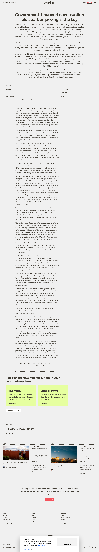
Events (62, 515)
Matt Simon (34, 461)
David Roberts (9, 433)
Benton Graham (35, 450)
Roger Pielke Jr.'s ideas (74, 25)
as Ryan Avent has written (28, 210)
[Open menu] (94, 2)
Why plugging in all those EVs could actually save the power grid (40, 457)
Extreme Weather (7, 521)
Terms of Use (6, 547)
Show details (27, 549)
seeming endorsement (54, 25)
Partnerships (35, 521)
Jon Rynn (8, 85)
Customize (66, 544)
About (33, 513)
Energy (4, 513)
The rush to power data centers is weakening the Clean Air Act (87, 448)
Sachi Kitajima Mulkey (11, 467)
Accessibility (64, 523)
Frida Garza (82, 473)
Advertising (63, 519)
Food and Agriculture (8, 523)
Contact (34, 517)
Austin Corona (57, 470)
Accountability (6, 519)
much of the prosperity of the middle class (34, 335)
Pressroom (34, 523)
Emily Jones (83, 452)
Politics (5, 515)
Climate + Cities (64, 92)
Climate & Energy (19, 433)
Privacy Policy (12, 547)
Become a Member (65, 517)
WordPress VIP (15, 546)
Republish (63, 521)
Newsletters (63, 513)
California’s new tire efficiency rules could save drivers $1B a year (39, 467)
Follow (84, 2)
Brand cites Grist (20, 429)
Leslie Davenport (84, 461)
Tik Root (34, 471)
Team (33, 515)
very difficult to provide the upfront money (44, 243)
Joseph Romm (70, 32)
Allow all (67, 540)
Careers (34, 519)
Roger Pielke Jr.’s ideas (23, 111)
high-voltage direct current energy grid (36, 300)
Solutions (5, 517)
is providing (26, 250)
